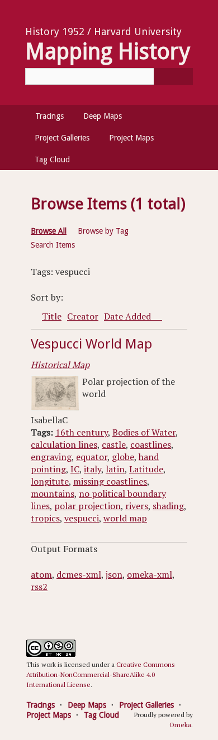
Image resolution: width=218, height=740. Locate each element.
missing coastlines (110, 481)
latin (115, 469)
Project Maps (131, 137)
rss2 (39, 587)
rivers (136, 506)
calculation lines (64, 444)
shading (168, 506)
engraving (51, 457)
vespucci (81, 518)
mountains (52, 493)
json (114, 574)
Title (51, 316)
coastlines (150, 444)
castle (114, 444)
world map (125, 518)
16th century (81, 432)
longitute (50, 481)
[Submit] (173, 76)
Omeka (180, 724)
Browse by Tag (103, 230)
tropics (45, 518)
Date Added (128, 316)
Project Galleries (62, 137)
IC (74, 469)
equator (91, 457)
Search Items (53, 244)
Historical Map (60, 365)
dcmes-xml (78, 574)
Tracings (49, 116)
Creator (82, 316)
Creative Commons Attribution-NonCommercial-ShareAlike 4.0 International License (100, 674)
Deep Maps (102, 116)
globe (123, 457)
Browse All (49, 230)
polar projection (87, 506)
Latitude (146, 469)
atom (41, 574)
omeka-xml (149, 574)
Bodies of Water (144, 432)
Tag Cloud (52, 159)
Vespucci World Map (91, 344)
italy (92, 469)
